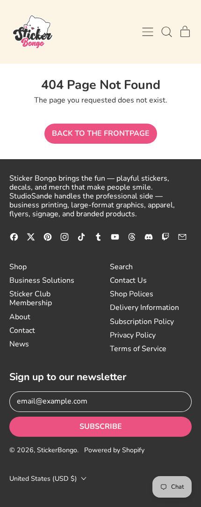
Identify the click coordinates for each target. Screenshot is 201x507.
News (19, 344)
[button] (166, 31)
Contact (22, 330)
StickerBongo (57, 450)
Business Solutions (41, 280)
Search (121, 267)
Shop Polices (131, 294)
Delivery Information (144, 307)
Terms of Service (138, 349)
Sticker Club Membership (30, 298)
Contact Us (128, 280)
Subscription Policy (142, 321)
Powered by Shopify (114, 450)
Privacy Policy (133, 335)
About (19, 317)
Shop (18, 267)
